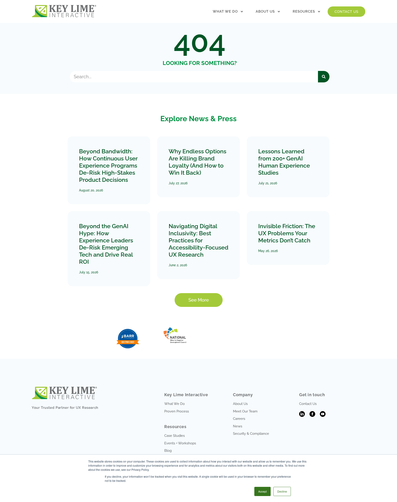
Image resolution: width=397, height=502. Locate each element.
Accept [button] (262, 491)
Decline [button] (282, 491)
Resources (304, 11)
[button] (199, 300)
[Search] (323, 76)
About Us (265, 11)
